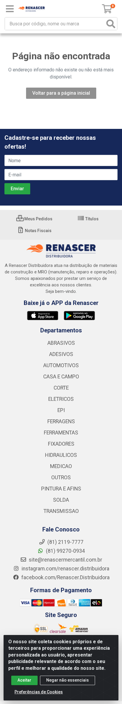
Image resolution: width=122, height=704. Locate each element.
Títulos (91, 218)
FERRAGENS (61, 421)
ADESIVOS (61, 354)
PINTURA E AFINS (61, 489)
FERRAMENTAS (61, 433)
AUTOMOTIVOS (61, 365)
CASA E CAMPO (61, 377)
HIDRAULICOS (61, 455)
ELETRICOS (61, 399)
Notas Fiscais (38, 230)
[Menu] (9, 9)
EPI (61, 410)
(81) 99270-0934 (65, 551)
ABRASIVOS (61, 343)
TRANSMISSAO (61, 511)
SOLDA (61, 500)
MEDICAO (61, 466)
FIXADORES (61, 444)
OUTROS (61, 477)
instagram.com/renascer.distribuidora (64, 569)
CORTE (61, 388)
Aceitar (24, 680)
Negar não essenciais (67, 680)
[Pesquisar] (111, 24)
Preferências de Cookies (39, 692)
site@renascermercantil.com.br (65, 560)
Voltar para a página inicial (61, 93)
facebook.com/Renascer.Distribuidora (65, 577)
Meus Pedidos (37, 218)
